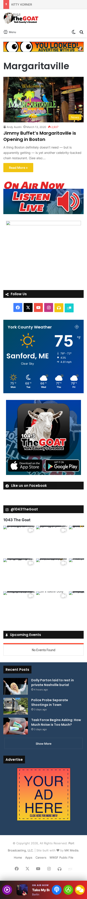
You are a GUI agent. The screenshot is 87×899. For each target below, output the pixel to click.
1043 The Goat (17, 520)
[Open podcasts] (57, 890)
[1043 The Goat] (21, 18)
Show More (44, 743)
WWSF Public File (61, 857)
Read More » (18, 167)
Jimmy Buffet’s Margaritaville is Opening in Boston (39, 136)
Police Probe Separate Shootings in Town (49, 702)
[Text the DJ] (80, 890)
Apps (28, 857)
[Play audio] (7, 890)
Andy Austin (14, 127)
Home (18, 857)
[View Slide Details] (43, 197)
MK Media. (71, 850)
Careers (40, 857)
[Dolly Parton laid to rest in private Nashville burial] (15, 686)
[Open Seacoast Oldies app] (68, 890)
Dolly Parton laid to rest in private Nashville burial (52, 682)
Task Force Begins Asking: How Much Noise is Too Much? (56, 722)
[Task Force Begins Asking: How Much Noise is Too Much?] (15, 726)
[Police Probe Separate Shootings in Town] (15, 706)
